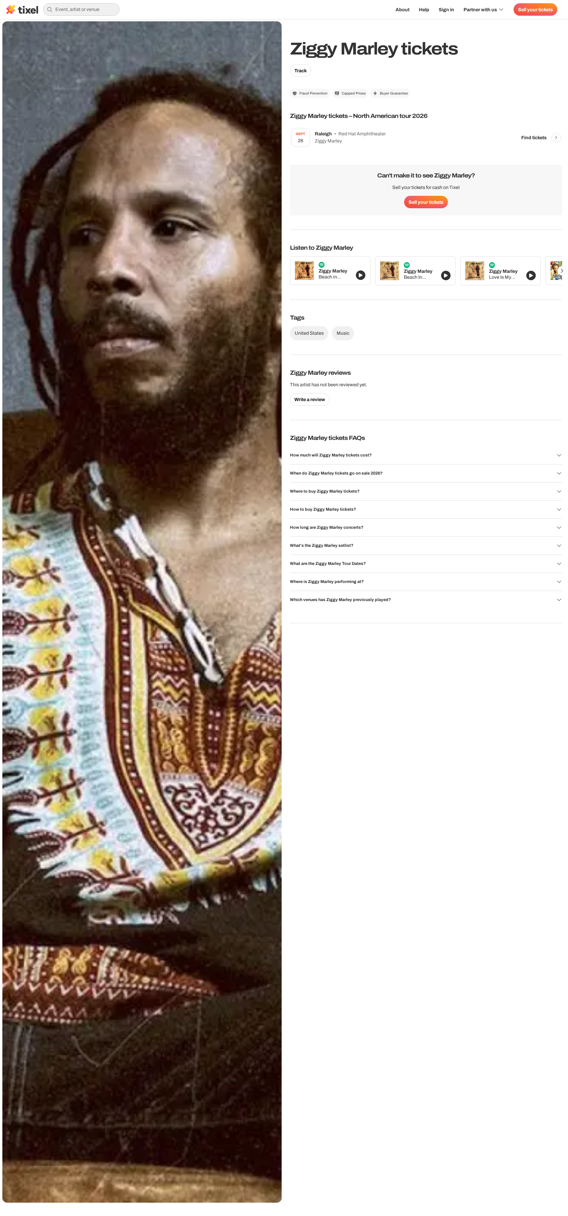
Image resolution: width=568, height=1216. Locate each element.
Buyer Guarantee (394, 93)
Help (424, 9)
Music (343, 333)
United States (309, 333)
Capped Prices (354, 93)
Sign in (446, 9)
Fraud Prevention (313, 93)
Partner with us (480, 9)
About (402, 9)
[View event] (556, 137)
